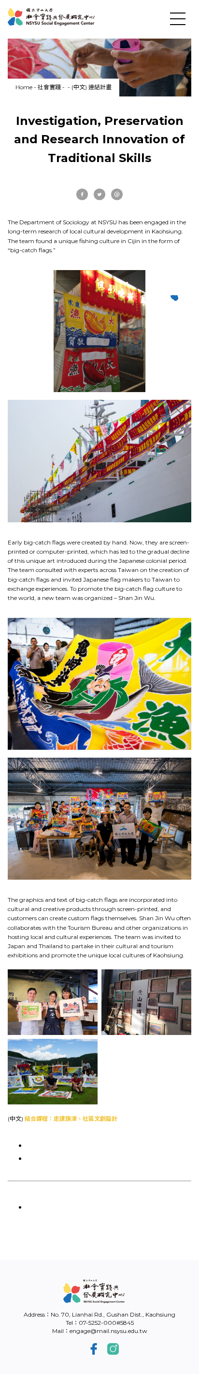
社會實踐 (49, 87)
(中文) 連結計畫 (91, 87)
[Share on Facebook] (82, 194)
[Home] (51, 17)
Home (23, 87)
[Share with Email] (117, 194)
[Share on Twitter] (99, 194)
